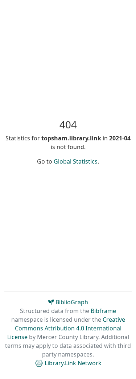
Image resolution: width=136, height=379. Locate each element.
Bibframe (103, 311)
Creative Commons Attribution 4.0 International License (66, 328)
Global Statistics (76, 161)
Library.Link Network (72, 363)
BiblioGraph (71, 302)
